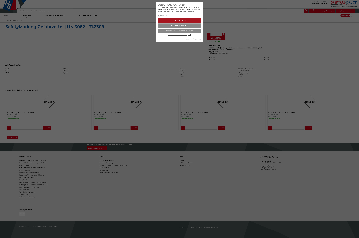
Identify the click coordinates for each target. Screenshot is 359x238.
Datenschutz (197, 39)
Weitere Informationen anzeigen (179, 35)
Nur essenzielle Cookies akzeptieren (179, 31)
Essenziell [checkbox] (163, 15)
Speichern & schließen (179, 25)
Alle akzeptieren (180, 20)
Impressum (188, 39)
